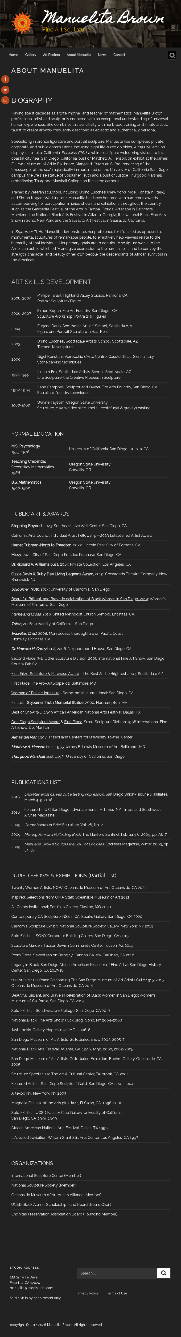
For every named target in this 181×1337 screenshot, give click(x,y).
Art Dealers (51, 55)
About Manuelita (79, 55)
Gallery (30, 55)
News (102, 55)
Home (13, 55)
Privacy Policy (88, 1293)
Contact (119, 55)
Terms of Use (117, 1293)
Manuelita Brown (103, 19)
